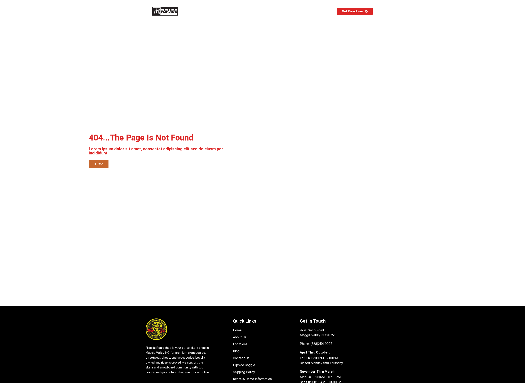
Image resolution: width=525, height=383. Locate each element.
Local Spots (243, 11)
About (216, 11)
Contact (318, 11)
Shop (194, 11)
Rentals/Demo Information (284, 11)
